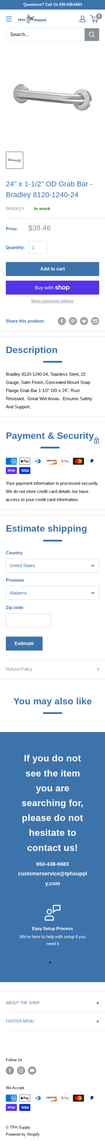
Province (15, 580)
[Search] (92, 34)
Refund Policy (19, 669)
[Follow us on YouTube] (32, 1070)
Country (14, 552)
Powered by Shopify (23, 1134)
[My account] (82, 19)
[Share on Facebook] (62, 321)
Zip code (14, 607)
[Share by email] (95, 321)
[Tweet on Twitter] (84, 321)
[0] (94, 18)
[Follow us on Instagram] (21, 1070)
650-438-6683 (52, 864)
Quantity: (15, 247)
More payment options (52, 300)
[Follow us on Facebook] (10, 1070)
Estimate (24, 643)
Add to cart (52, 268)
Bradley (15, 208)
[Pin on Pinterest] (73, 321)
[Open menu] (9, 19)
